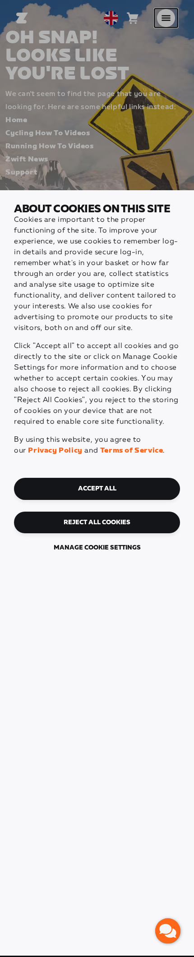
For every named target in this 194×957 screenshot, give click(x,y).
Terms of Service (131, 450)
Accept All (97, 488)
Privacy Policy (55, 450)
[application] (168, 931)
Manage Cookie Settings (97, 547)
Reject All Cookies (97, 522)
